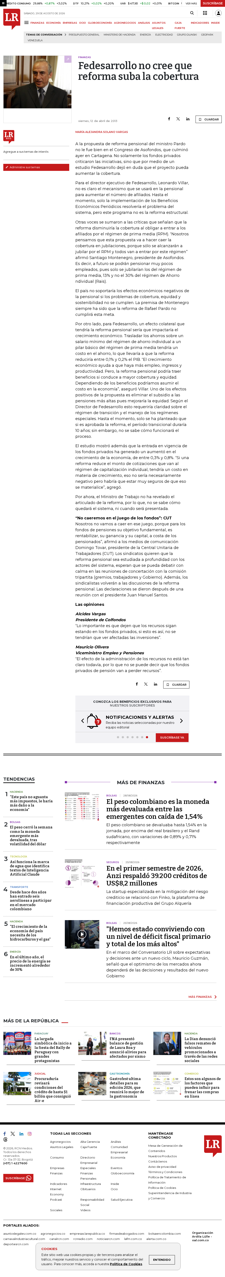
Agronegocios (60, 1141)
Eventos (116, 1168)
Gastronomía (120, 1073)
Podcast (56, 1199)
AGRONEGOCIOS (125, 22)
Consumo (57, 1157)
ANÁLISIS (144, 22)
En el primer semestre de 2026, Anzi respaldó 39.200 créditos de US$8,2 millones (156, 875)
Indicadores (58, 1184)
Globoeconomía (122, 1173)
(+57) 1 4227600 (15, 1163)
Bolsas (15, 822)
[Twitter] (178, 119)
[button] (81, 721)
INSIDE (215, 22)
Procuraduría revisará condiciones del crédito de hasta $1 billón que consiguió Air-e (52, 1090)
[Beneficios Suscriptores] (205, 13)
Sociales (56, 1210)
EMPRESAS (70, 22)
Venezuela (35, 40)
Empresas (57, 1168)
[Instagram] (31, 1134)
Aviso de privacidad (162, 1166)
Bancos (115, 1033)
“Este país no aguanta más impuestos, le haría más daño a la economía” (31, 803)
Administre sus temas (24, 167)
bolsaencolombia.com (165, 1233)
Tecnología (18, 856)
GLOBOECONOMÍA (100, 22)
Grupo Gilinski (187, 34)
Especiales (88, 1168)
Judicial (40, 1073)
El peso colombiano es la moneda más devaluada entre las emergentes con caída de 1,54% (157, 809)
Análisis (116, 1141)
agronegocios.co (53, 1233)
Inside (115, 1184)
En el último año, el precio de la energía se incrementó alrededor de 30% (30, 963)
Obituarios (87, 1189)
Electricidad (164, 34)
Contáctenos (157, 1161)
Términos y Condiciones (165, 1172)
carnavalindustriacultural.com (24, 1239)
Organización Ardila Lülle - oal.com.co (202, 1236)
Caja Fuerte (88, 1147)
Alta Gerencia (90, 1141)
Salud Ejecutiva (121, 1199)
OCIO (82, 22)
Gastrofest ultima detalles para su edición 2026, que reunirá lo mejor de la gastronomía (127, 1087)
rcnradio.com (83, 1239)
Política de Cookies (126, 1264)
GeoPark (207, 34)
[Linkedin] (187, 119)
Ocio (114, 1189)
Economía (118, 1157)
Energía (145, 34)
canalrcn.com (59, 1239)
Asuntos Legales (61, 1147)
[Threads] (7, 1140)
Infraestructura (90, 1184)
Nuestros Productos (162, 1156)
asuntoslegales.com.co (19, 1233)
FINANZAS (37, 22)
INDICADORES (200, 22)
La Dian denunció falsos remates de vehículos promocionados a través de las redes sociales (201, 1050)
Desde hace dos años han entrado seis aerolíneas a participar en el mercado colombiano (31, 900)
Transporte (19, 887)
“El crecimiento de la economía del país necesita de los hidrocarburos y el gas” (30, 933)
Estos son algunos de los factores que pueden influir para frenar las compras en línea (203, 1087)
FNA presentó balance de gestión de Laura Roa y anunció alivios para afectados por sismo (128, 1048)
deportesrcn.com (16, 1244)
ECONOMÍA (53, 22)
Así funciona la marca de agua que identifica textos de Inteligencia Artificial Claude (29, 868)
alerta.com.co (156, 1239)
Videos (85, 1210)
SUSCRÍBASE (213, 3)
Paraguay (41, 1033)
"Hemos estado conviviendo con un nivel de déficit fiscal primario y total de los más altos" (158, 936)
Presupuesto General (84, 34)
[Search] (192, 13)
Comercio (192, 1073)
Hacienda (16, 791)
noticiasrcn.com (108, 1239)
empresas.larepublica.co (87, 1233)
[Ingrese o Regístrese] (218, 13)
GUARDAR (211, 119)
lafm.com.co (133, 1239)
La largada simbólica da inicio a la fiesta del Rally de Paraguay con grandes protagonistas (53, 1050)
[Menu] (27, 22)
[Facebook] (169, 119)
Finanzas (56, 1173)
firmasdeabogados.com (126, 1233)
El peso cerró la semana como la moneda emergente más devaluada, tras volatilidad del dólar (31, 835)
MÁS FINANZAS (200, 996)
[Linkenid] (23, 1134)
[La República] (11, 26)
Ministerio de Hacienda (120, 34)
